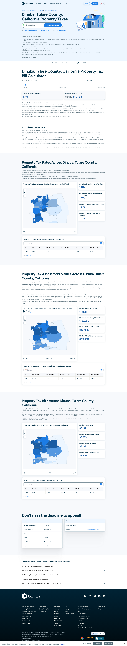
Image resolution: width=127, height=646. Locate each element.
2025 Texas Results (83, 606)
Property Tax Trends (83, 618)
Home (23, 10)
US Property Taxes (31, 10)
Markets (41, 604)
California (40, 10)
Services (24, 604)
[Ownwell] (27, 3)
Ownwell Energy (26, 616)
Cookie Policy (62, 644)
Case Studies (82, 613)
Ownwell (29, 186)
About (66, 606)
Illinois (56, 616)
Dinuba (55, 10)
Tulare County (48, 10)
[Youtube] (104, 596)
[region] (63, 643)
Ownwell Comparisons (84, 609)
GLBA (38, 636)
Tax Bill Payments (27, 613)
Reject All (98, 643)
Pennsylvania (58, 620)
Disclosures (49, 636)
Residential (42, 606)
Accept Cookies (108, 643)
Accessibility (43, 636)
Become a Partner (70, 613)
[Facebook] (85, 596)
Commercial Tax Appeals (29, 611)
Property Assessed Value (30, 81)
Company (67, 604)
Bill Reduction (26, 620)
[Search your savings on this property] (101, 243)
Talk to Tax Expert (27, 623)
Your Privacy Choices (26, 638)
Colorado (57, 609)
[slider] (24, 85)
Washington (57, 625)
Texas (56, 623)
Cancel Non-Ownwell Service (86, 628)
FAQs (99, 609)
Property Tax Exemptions (29, 609)
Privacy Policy (25, 636)
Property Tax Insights (84, 616)
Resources (81, 604)
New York (57, 618)
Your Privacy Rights (87, 643)
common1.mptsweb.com (93, 529)
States (56, 604)
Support (100, 604)
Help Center (101, 606)
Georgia (56, 613)
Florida (56, 611)
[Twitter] (99, 596)
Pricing (67, 609)
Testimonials (81, 620)
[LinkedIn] (90, 596)
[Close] (124, 643)
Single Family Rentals (45, 609)
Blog (79, 611)
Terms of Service (32, 636)
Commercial (42, 611)
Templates (81, 623)
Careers (67, 611)
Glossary (80, 625)
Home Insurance (26, 618)
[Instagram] (94, 596)
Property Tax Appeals (28, 606)
